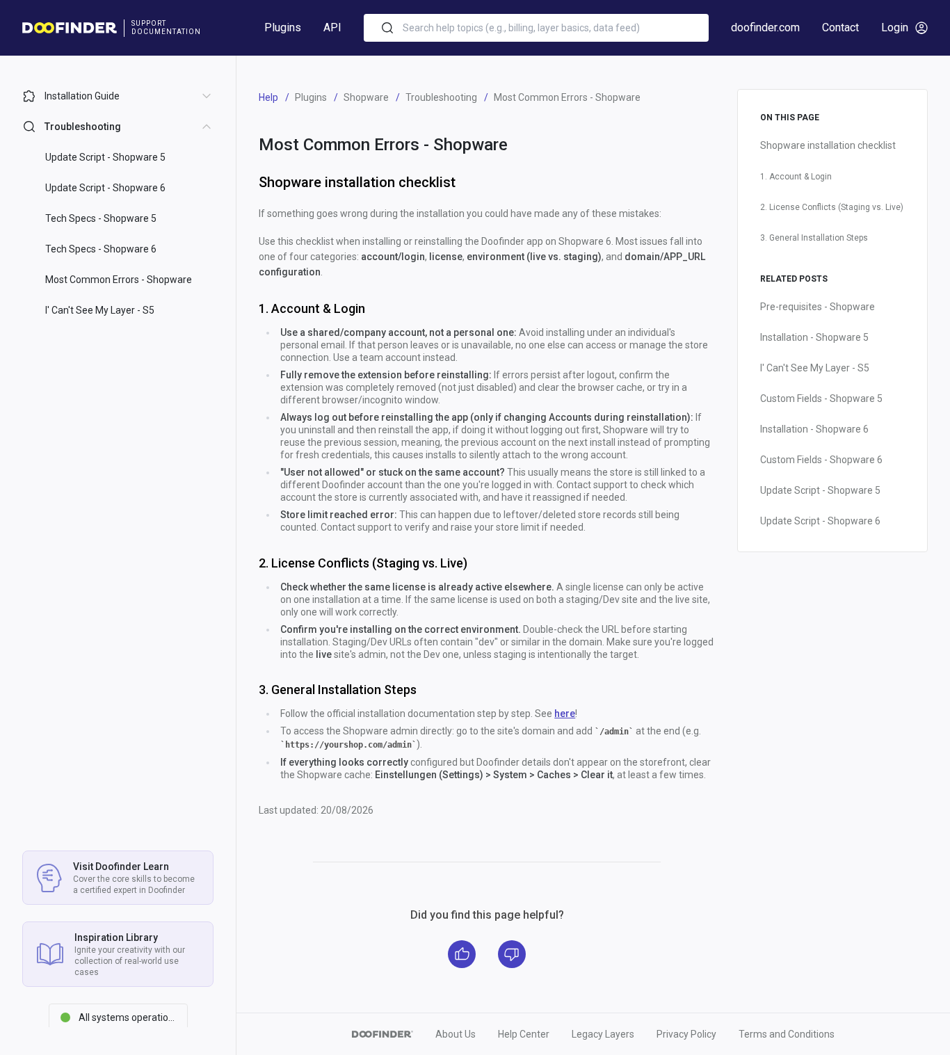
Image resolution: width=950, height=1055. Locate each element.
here (564, 713)
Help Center (523, 1034)
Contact (840, 27)
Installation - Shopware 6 (814, 429)
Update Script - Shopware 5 (820, 490)
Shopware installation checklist (828, 145)
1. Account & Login (796, 177)
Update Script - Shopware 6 (820, 520)
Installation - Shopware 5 (814, 337)
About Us (455, 1034)
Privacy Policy (686, 1034)
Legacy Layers (603, 1034)
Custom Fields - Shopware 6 (821, 459)
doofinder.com (765, 27)
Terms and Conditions (787, 1034)
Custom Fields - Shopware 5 (821, 398)
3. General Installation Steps (814, 238)
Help (268, 97)
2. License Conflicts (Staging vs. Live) (831, 207)
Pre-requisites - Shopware (817, 306)
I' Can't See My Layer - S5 (814, 367)
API (332, 27)
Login (894, 27)
